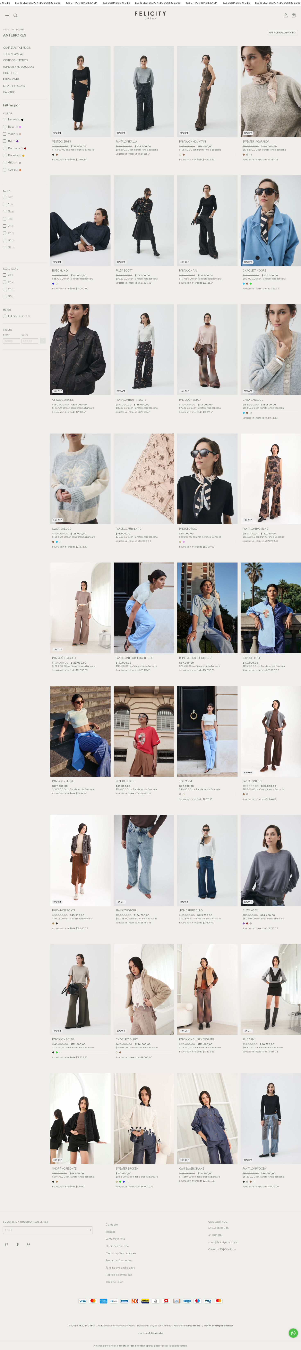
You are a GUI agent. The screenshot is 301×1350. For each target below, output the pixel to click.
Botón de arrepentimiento (218, 1325)
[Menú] (7, 15)
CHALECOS (10, 73)
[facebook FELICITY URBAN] (18, 1244)
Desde (6, 335)
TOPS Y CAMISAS (13, 54)
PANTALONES (11, 79)
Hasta (25, 335)
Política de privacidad (119, 1274)
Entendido (199, 1346)
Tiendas (110, 1231)
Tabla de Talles (114, 1282)
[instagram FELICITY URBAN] (7, 1244)
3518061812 (215, 1235)
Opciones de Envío (117, 1246)
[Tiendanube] (150, 1333)
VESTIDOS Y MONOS (15, 60)
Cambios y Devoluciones (121, 1253)
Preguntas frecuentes (119, 1260)
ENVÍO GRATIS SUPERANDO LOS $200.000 (138, 3)
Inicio (6, 29)
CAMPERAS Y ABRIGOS (17, 47)
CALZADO (9, 92)
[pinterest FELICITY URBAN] (28, 1244)
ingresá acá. (194, 1325)
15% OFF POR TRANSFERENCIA (61, 3)
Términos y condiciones (120, 1267)
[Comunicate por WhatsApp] (293, 1333)
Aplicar (43, 341)
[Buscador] (15, 15)
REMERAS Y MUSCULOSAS (18, 66)
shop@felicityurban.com (223, 1242)
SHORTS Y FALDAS (14, 85)
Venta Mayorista (115, 1238)
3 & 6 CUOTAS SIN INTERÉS (96, 3)
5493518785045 (218, 1227)
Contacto (112, 1224)
